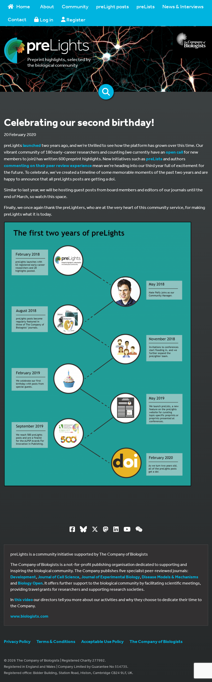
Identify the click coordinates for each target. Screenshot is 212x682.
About (47, 6)
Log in (46, 19)
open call (174, 152)
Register (75, 19)
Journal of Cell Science (58, 576)
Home (23, 6)
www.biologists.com (29, 616)
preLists (146, 6)
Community (75, 6)
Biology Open (30, 583)
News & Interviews (182, 6)
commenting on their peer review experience (48, 165)
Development (23, 576)
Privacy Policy (17, 641)
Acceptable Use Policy (102, 641)
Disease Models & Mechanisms (170, 576)
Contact (17, 19)
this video (23, 599)
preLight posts (112, 6)
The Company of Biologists (156, 641)
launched (32, 145)
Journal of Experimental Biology (110, 576)
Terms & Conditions (55, 641)
